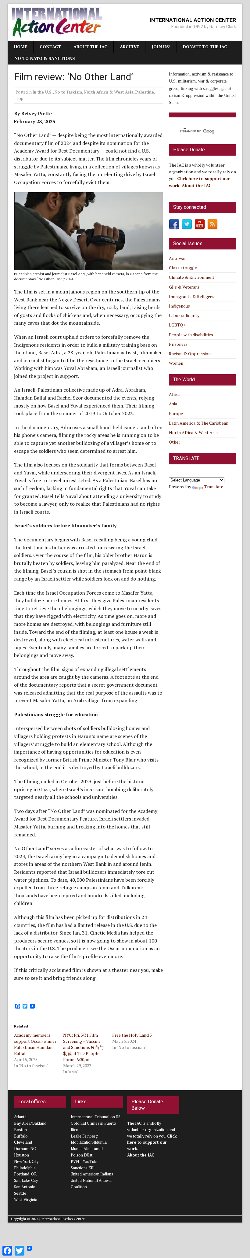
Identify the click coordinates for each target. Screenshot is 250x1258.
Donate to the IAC (205, 47)
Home (20, 47)
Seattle (20, 1193)
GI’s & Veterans (184, 287)
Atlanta (20, 1117)
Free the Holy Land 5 (132, 1035)
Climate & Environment (191, 277)
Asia (173, 404)
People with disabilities (191, 335)
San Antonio (24, 1187)
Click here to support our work (152, 1142)
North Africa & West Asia (109, 92)
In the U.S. (43, 92)
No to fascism (68, 92)
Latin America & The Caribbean (198, 423)
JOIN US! (161, 47)
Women (176, 363)
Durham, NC (25, 1148)
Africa (174, 394)
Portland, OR (25, 1174)
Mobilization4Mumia (89, 1142)
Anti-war (177, 258)
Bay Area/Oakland (30, 1123)
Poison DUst (81, 1155)
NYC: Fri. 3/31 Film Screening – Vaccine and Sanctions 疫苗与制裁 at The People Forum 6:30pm (83, 1047)
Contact (50, 47)
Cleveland (23, 1142)
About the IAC (90, 47)
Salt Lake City (26, 1180)
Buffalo (21, 1136)
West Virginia (25, 1199)
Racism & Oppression (190, 353)
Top (19, 98)
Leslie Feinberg (84, 1136)
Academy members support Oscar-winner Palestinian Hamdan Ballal (35, 1044)
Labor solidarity (184, 315)
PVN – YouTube (84, 1161)
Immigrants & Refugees (191, 296)
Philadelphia (25, 1168)
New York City (26, 1161)
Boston (20, 1129)
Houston (21, 1155)
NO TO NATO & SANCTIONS (44, 58)
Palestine (144, 92)
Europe (176, 413)
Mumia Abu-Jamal (87, 1148)
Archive (129, 47)
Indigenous (179, 306)
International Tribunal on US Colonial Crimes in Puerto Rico (95, 1123)
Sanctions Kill (83, 1168)
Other (174, 442)
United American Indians (92, 1174)
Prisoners (178, 344)
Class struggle (183, 268)
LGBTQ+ (177, 325)
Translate (213, 486)
